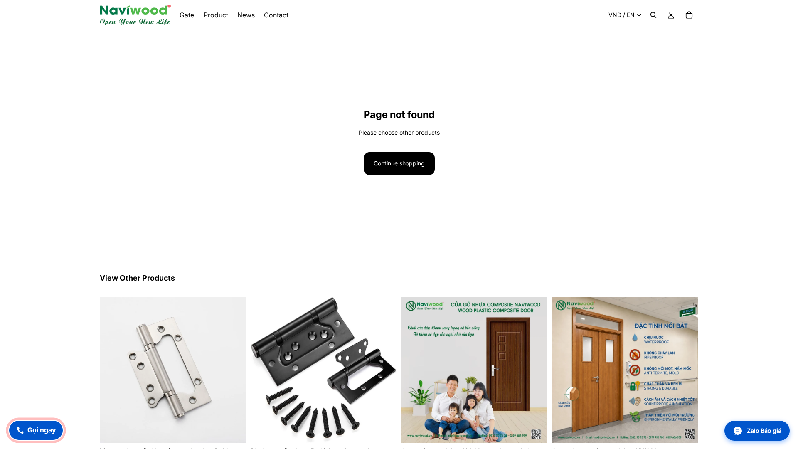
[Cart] (689, 15)
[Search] (653, 15)
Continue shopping (399, 163)
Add (239, 429)
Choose (541, 429)
